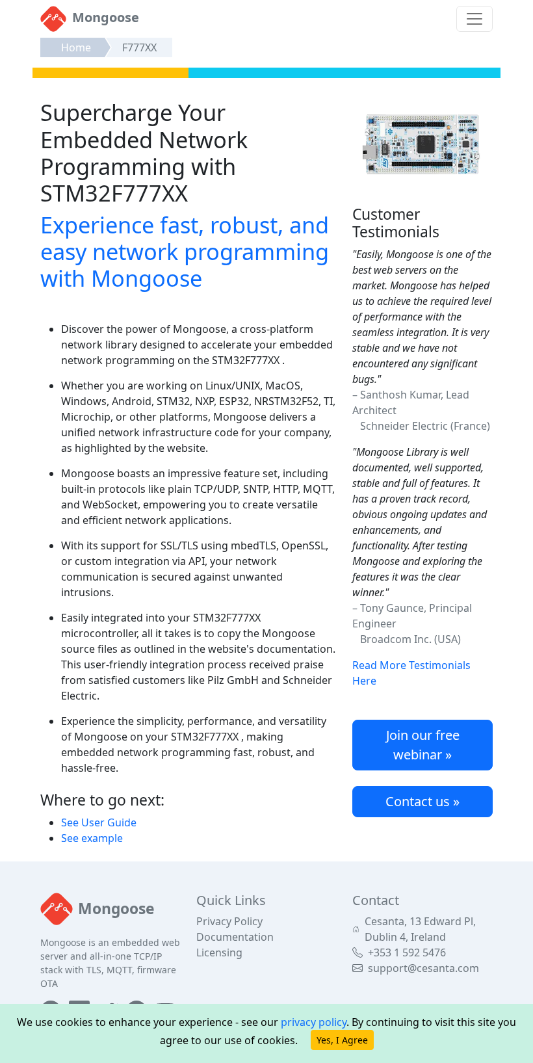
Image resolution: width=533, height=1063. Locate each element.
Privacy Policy (229, 921)
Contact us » (422, 801)
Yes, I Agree (342, 1040)
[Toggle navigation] (474, 19)
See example (92, 838)
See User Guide (98, 822)
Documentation (235, 937)
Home (76, 47)
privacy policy (313, 1022)
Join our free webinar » (423, 744)
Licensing (219, 952)
